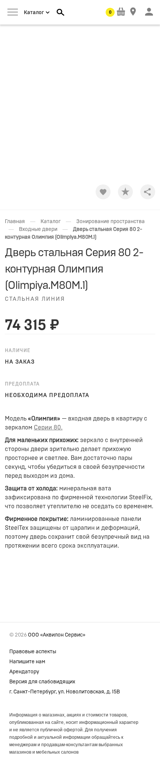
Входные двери (38, 229)
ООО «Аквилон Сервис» (56, 635)
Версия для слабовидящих (42, 681)
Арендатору (24, 671)
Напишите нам (27, 661)
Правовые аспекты (32, 651)
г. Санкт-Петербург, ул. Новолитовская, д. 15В (64, 692)
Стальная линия (35, 299)
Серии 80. (48, 428)
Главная (15, 221)
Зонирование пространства (110, 221)
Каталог (51, 221)
